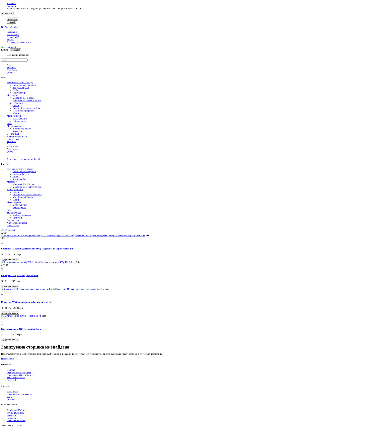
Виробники (12, 70)
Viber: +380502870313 (17, 8)
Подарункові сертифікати (19, 394)
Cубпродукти (19, 121)
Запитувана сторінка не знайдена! (23, 159)
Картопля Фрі (19, 92)
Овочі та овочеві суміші (24, 85)
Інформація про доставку (19, 372)
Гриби (16, 90)
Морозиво (12, 95)
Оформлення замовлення (19, 42)
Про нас (11, 370)
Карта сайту (13, 146)
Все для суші (13, 134)
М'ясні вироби (14, 116)
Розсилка (11, 418)
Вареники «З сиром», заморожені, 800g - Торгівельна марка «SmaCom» (37, 248)
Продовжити (7, 359)
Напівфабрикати (15, 103)
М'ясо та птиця (20, 118)
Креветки (17, 131)
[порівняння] (2, 243)
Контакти (11, 67)
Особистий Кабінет (16, 410)
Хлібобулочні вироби (17, 136)
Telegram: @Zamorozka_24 (42, 8)
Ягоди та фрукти (21, 87)
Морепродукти (14, 126)
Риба (9, 123)
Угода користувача (16, 377)
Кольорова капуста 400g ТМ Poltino (19, 275)
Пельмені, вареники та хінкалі (27, 108)
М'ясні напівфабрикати (24, 110)
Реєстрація (12, 32)
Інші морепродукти (22, 128)
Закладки (11, 415)
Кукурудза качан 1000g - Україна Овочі (21, 329)
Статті (10, 73)
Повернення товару (16, 420)
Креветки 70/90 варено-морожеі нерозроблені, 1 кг (27, 302)
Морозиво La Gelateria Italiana (27, 100)
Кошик (10, 39)
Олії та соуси (13, 139)
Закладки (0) (13, 37)
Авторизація (13, 34)
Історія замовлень (15, 413)
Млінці (16, 113)
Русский (11, 22)
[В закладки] (2, 241)
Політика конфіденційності (20, 375)
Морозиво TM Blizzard (24, 98)
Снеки (16, 105)
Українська (12, 19)
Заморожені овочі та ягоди (20, 82)
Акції (9, 65)
